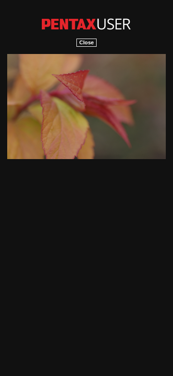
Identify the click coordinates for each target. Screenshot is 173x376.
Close (86, 42)
